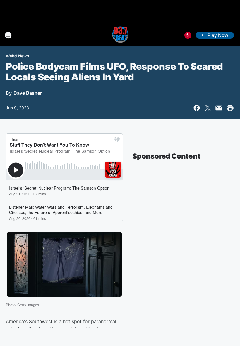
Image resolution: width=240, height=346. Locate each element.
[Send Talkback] (187, 35)
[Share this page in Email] (219, 108)
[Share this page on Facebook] (197, 108)
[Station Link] (120, 35)
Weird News (17, 55)
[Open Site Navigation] (8, 35)
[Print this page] (230, 108)
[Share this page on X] (208, 108)
